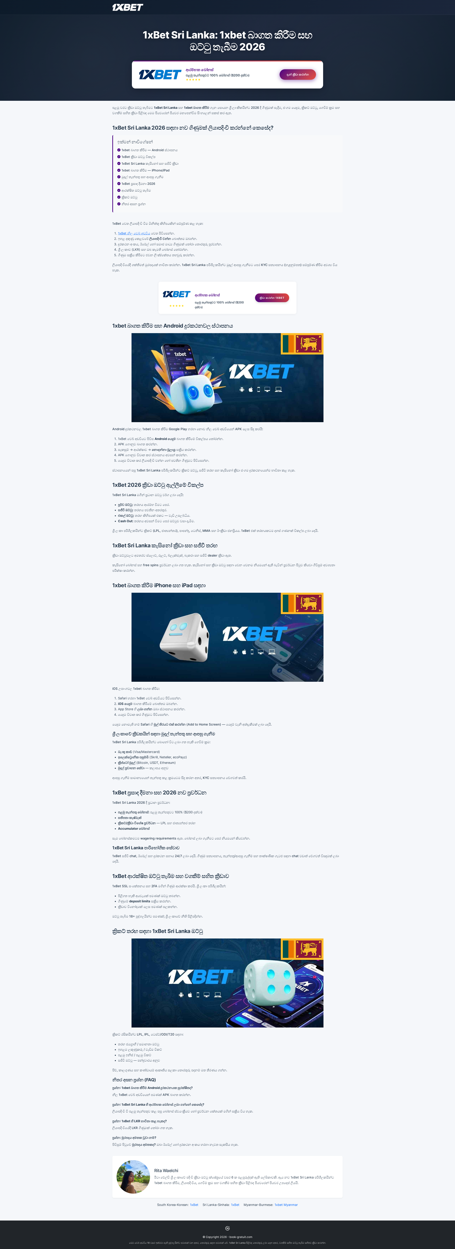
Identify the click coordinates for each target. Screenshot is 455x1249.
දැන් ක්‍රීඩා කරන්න (298, 75)
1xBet (194, 1205)
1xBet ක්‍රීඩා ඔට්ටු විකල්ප (139, 157)
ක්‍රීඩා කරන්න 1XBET (272, 297)
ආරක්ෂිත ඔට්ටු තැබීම (136, 190)
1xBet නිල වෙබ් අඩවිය (134, 233)
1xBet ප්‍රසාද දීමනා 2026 (138, 184)
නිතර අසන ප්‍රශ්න (134, 204)
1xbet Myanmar (286, 1205)
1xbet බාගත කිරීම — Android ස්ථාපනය (150, 150)
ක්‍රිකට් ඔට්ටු (129, 197)
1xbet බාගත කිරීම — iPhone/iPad (146, 170)
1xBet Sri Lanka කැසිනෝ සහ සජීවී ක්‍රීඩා (150, 163)
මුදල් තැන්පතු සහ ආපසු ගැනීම (143, 177)
